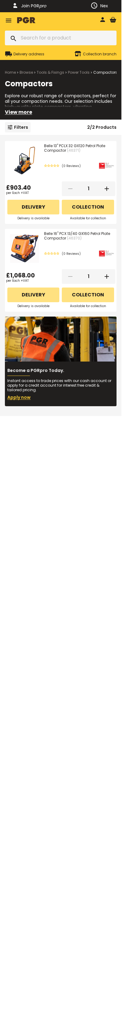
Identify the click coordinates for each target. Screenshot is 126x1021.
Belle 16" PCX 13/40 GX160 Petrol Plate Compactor (77, 236)
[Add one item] (107, 188)
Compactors (105, 72)
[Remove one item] (70, 188)
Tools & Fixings (50, 72)
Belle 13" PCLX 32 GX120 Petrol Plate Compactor (74, 148)
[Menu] (8, 20)
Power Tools (79, 72)
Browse (26, 72)
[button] (62, 166)
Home (10, 72)
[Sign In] (102, 20)
